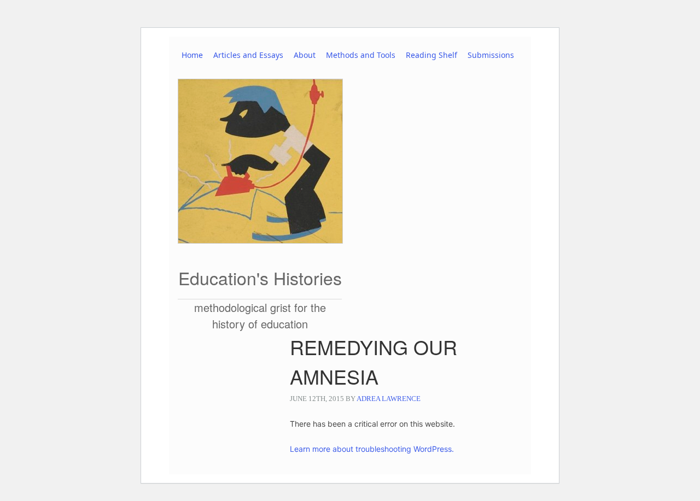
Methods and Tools (360, 55)
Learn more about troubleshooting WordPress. (372, 448)
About (305, 55)
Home (192, 55)
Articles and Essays (248, 55)
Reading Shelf (431, 55)
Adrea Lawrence (389, 399)
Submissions (491, 55)
